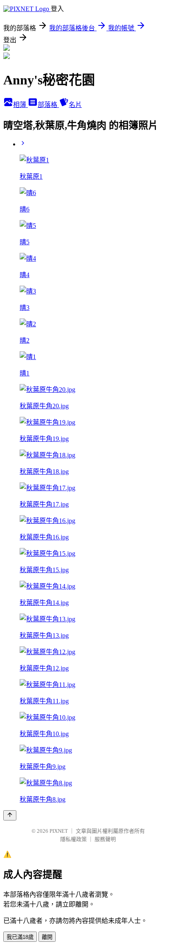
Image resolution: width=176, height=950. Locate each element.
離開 (47, 937)
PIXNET (59, 831)
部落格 (48, 104)
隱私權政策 (73, 839)
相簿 (20, 104)
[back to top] (9, 815)
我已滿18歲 (20, 937)
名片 (75, 104)
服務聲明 (105, 839)
